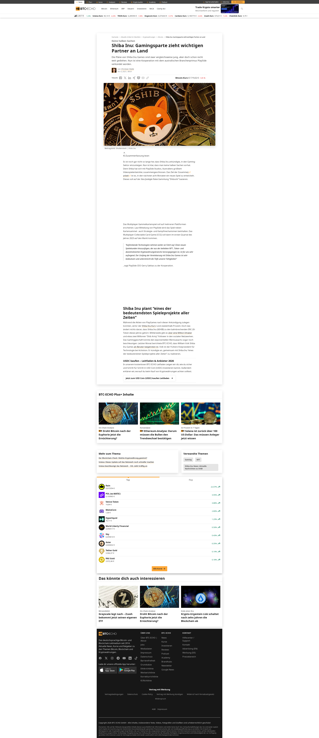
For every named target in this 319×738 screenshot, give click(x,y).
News (164, 637)
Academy (165, 657)
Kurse (164, 641)
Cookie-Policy (147, 694)
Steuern (130, 8)
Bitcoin (104, 8)
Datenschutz (147, 656)
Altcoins (160, 37)
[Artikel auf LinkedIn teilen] (129, 77)
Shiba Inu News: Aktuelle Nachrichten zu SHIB (195, 467)
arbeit (126, 175)
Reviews (165, 649)
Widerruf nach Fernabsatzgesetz (200, 694)
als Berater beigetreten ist (146, 346)
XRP (122, 8)
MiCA (152, 8)
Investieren (142, 8)
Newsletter (166, 665)
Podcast (165, 653)
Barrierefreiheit (148, 660)
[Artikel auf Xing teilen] (134, 77)
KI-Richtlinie (146, 680)
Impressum (146, 652)
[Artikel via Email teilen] (143, 77)
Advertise (226, 2)
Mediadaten (146, 648)
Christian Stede (127, 69)
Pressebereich (189, 656)
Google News (167, 669)
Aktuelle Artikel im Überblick (130, 37)
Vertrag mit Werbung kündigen (170, 694)
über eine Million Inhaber (180, 333)
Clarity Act (161, 8)
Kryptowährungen (149, 37)
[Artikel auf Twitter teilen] (125, 77)
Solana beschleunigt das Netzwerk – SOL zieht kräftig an (123, 466)
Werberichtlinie (148, 672)
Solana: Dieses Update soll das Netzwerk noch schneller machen (126, 462)
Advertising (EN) (190, 648)
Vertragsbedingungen (114, 694)
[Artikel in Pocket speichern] (138, 77)
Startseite (115, 37)
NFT (198, 459)
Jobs (143, 644)
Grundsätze (146, 664)
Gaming (188, 459)
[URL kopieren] (147, 77)
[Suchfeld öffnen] (242, 8)
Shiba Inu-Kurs (149, 326)
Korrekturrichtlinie (149, 676)
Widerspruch (160, 699)
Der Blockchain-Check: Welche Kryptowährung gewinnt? (123, 458)
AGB (154, 709)
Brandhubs (166, 661)
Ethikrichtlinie (147, 668)
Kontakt (186, 644)
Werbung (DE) (189, 652)
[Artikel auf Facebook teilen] (120, 77)
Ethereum (114, 8)
